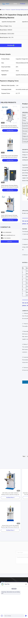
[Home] (5, 3)
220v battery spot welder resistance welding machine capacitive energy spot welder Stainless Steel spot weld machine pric (10, 493)
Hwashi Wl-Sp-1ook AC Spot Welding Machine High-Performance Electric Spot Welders (9, 157)
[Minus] (26, 584)
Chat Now (10, 45)
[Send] (26, 615)
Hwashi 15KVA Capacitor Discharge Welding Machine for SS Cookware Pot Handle (10, 217)
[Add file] (2, 615)
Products (22, 3)
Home (15, 3)
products (8, 9)
